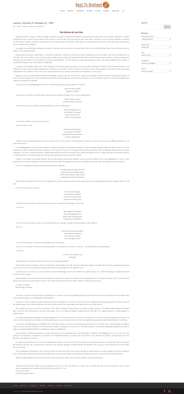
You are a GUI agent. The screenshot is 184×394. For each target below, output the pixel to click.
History (98, 11)
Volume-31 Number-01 (36, 26)
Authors (70, 11)
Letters (24, 26)
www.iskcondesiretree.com (32, 391)
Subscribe (115, 11)
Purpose (106, 11)
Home (62, 11)
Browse (89, 11)
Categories (80, 11)
